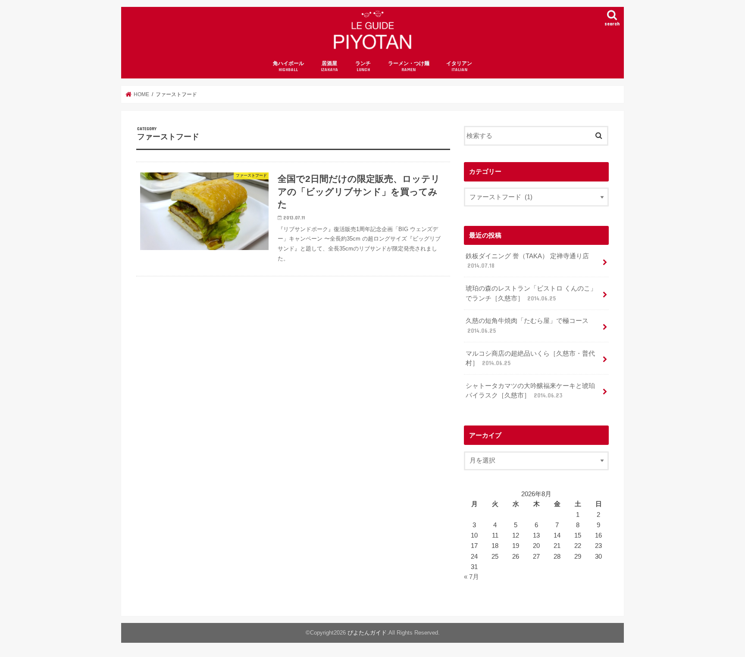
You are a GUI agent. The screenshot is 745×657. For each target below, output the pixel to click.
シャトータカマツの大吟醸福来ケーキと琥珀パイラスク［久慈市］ (530, 390)
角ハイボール (288, 66)
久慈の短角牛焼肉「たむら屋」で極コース (527, 325)
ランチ (363, 66)
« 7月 (471, 576)
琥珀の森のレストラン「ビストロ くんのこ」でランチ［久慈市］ (531, 293)
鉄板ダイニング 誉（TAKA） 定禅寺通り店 (527, 261)
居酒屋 (329, 66)
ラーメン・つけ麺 (408, 66)
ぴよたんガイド (367, 632)
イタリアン (459, 66)
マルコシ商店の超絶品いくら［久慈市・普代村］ (530, 358)
